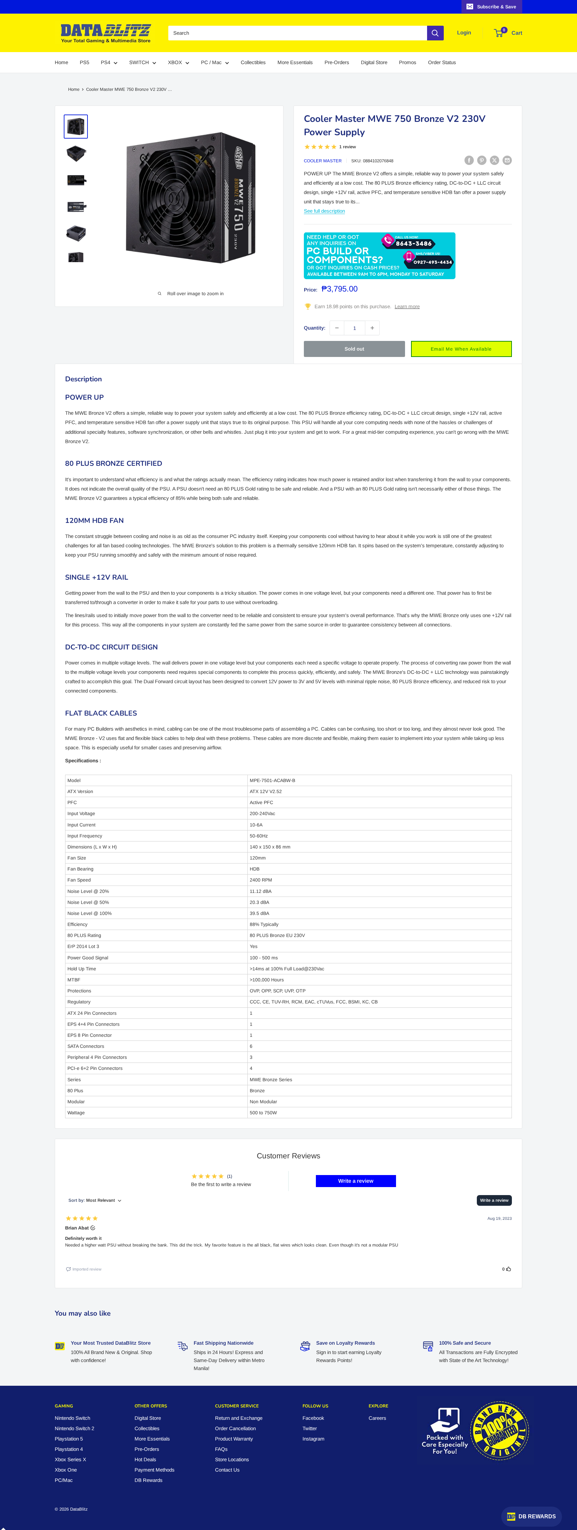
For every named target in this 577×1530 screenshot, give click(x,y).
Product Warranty (234, 1439)
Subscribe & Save (496, 6)
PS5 (84, 62)
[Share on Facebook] (469, 160)
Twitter (310, 1428)
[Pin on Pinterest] (482, 160)
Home (61, 62)
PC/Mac (64, 1480)
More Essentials (295, 62)
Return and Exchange (238, 1418)
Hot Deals (145, 1459)
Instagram (314, 1439)
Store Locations (232, 1459)
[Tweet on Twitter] (494, 160)
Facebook (313, 1418)
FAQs (221, 1449)
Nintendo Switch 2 (74, 1428)
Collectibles (253, 62)
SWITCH (139, 62)
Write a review (355, 1181)
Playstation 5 (69, 1439)
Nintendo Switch (72, 1418)
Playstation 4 (69, 1449)
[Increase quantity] (372, 328)
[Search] (435, 33)
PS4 (105, 62)
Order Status (442, 62)
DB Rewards (149, 1480)
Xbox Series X (70, 1459)
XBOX (175, 62)
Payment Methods (155, 1470)
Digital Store (374, 62)
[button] (461, 349)
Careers (377, 1418)
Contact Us (227, 1470)
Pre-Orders (337, 62)
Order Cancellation (235, 1428)
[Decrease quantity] (337, 328)
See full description (324, 211)
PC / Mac (211, 62)
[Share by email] (507, 160)
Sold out (354, 349)
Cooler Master (323, 160)
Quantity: (315, 328)
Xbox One (66, 1470)
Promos (407, 62)
